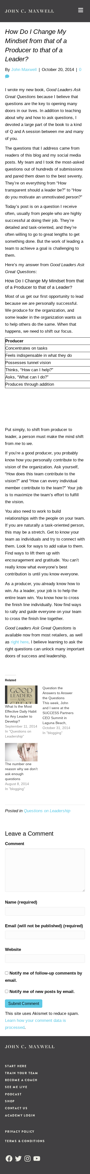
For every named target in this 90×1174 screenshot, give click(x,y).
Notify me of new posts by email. (42, 991)
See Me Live (16, 1087)
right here (19, 642)
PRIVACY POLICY (19, 1131)
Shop (10, 1101)
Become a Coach (21, 1080)
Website (13, 949)
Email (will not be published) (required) (44, 926)
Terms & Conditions (25, 1141)
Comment (14, 843)
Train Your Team (21, 1073)
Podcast (13, 1094)
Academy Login (20, 1115)
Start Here (16, 1066)
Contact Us (16, 1108)
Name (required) (21, 902)
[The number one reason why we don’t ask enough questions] (21, 752)
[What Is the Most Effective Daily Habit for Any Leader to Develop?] (21, 694)
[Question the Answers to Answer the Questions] (61, 710)
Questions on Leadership (47, 810)
